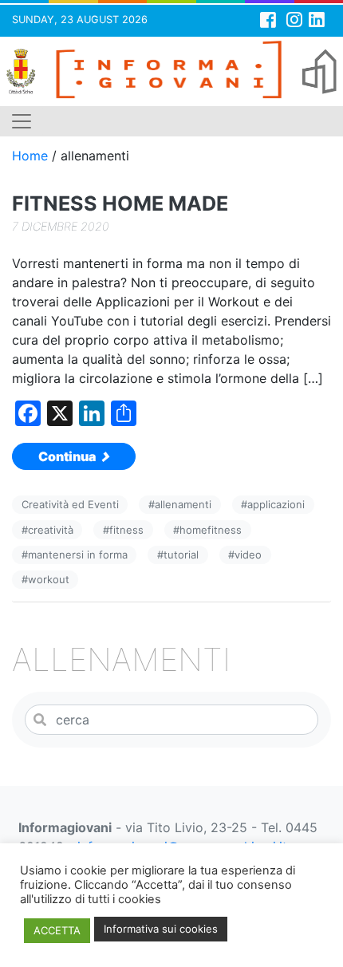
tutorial (181, 554)
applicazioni (276, 504)
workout (48, 579)
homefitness (210, 529)
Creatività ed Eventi (70, 504)
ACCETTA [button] (57, 930)
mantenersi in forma (78, 554)
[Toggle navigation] (21, 121)
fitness (126, 529)
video (248, 554)
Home (30, 156)
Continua (68, 456)
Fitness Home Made (120, 204)
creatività (50, 529)
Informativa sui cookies (161, 928)
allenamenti (183, 504)
